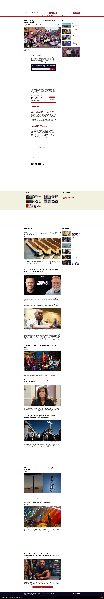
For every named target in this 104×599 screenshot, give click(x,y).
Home (25, 18)
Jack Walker (26, 471)
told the (39, 125)
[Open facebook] (32, 12)
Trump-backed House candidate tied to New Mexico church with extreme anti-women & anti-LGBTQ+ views (42, 555)
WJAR (50, 132)
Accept (102, 597)
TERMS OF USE (54, 593)
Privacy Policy (16, 597)
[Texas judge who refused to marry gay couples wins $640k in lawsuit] (42, 395)
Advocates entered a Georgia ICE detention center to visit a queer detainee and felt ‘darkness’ (75, 38)
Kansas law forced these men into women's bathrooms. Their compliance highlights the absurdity (76, 235)
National (73, 35)
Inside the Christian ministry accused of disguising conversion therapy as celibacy (54, 202)
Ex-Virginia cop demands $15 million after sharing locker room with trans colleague (75, 247)
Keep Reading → (31, 264)
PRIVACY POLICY (44, 593)
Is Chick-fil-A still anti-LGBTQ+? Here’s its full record (37, 206)
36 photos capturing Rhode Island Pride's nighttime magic (40, 346)
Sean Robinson (31, 273)
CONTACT (25, 593)
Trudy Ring (28, 49)
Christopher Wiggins (27, 557)
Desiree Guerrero (26, 383)
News (47, 15)
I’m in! (52, 69)
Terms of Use (22, 597)
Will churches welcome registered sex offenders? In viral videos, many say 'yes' (42, 234)
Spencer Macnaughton (27, 273)
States (72, 243)
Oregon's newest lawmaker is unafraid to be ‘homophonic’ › (69, 198)
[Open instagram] (37, 12)
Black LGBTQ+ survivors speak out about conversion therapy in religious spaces (37, 202)
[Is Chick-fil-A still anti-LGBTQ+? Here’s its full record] (29, 206)
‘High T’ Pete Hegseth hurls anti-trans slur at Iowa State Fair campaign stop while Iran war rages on (75, 252)
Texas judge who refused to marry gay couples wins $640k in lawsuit (41, 381)
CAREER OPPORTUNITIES (33, 593)
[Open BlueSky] (34, 12)
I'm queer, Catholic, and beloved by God (37, 503)
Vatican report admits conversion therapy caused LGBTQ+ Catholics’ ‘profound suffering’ (40, 416)
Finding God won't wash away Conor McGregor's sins (41, 305)
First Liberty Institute (39, 406)
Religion (30, 18)
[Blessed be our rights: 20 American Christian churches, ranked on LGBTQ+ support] (47, 196)
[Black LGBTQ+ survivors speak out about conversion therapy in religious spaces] (29, 201)
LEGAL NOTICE (58, 593)
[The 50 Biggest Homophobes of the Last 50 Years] (29, 196)
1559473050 (42, 147)
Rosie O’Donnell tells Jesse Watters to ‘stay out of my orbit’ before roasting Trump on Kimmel (75, 264)
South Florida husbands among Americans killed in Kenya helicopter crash (75, 27)
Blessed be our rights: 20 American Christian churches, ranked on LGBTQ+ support (55, 197)
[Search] (72, 12)
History (58, 15)
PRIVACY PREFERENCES (49, 593)
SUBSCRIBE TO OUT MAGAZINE (26, 12)
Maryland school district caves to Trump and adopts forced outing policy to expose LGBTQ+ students (75, 241)
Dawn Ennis (26, 236)
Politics (42, 15)
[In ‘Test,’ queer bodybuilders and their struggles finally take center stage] (66, 31)
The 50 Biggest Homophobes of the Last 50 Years (37, 196)
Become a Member (52, 97)
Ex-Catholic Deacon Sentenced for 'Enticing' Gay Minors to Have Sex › (70, 195)
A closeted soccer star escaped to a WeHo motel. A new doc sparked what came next (75, 258)
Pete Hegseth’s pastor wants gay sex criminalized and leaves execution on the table (41, 270)
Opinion (62, 15)
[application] (71, 52)
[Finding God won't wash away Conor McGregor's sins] (42, 318)
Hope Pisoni (35, 273)
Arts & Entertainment (75, 29)
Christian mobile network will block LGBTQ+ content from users (41, 468)
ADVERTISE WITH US (39, 593)
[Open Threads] (36, 12)
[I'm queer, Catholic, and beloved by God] (42, 516)
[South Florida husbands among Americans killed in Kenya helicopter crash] (66, 25)
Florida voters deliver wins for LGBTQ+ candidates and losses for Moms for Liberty (75, 44)
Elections (73, 41)
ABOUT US (28, 593)
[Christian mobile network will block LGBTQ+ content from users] (42, 483)
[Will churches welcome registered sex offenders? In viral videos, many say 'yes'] (42, 248)
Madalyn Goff (26, 504)
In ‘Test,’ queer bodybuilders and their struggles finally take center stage (75, 32)
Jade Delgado (26, 349)
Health (52, 15)
